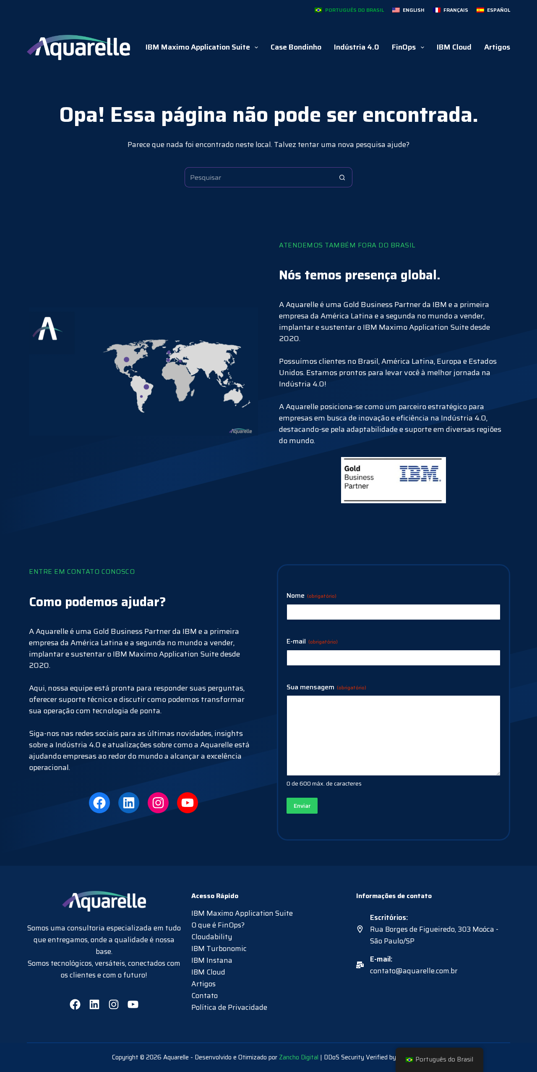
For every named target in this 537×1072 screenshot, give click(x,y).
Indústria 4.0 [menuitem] (356, 47)
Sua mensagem (326, 687)
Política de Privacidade (229, 1007)
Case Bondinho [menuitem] (296, 47)
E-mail (312, 641)
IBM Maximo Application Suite (242, 913)
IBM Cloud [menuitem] (454, 47)
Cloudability (211, 936)
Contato (204, 995)
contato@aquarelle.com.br (414, 970)
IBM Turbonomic (219, 948)
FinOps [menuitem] (404, 47)
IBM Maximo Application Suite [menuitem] (198, 47)
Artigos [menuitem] (497, 47)
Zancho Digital (298, 1057)
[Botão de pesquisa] (342, 177)
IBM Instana (211, 960)
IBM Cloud (208, 972)
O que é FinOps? (218, 925)
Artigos (203, 983)
